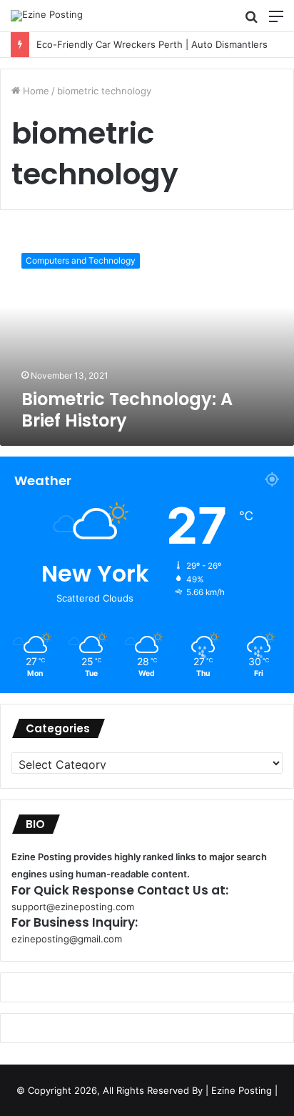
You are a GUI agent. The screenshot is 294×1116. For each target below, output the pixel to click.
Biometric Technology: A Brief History (127, 409)
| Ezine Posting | (242, 1090)
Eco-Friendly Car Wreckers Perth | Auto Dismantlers (152, 44)
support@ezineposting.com (72, 906)
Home (34, 90)
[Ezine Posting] (47, 15)
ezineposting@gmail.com (66, 939)
